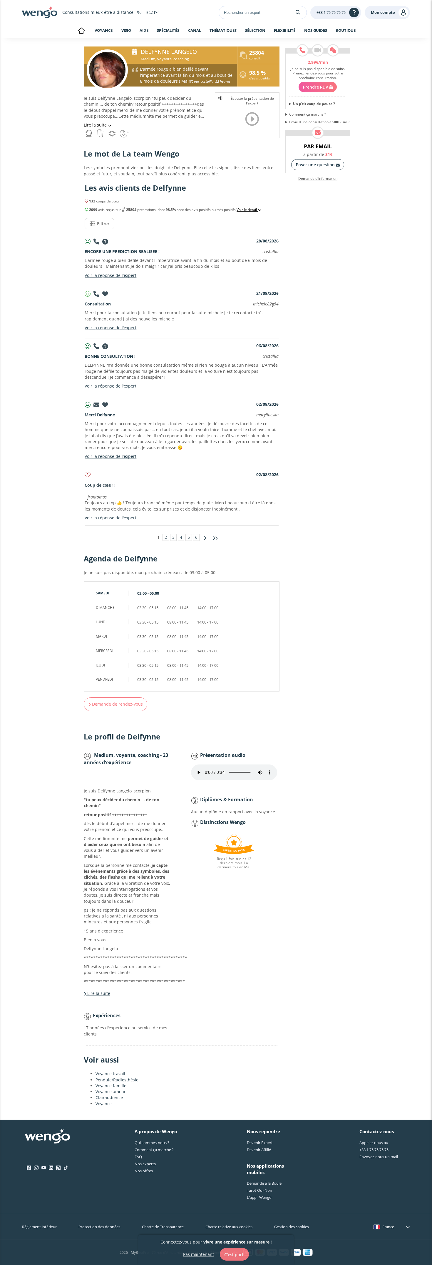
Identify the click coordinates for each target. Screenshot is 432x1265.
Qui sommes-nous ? (152, 1142)
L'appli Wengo (259, 1197)
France (388, 1226)
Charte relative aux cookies (228, 1226)
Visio (126, 30)
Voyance (104, 30)
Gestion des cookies (291, 1226)
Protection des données (99, 1226)
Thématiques (223, 30)
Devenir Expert (260, 1142)
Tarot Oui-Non (259, 1190)
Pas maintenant (198, 1254)
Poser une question (316, 164)
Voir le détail (247, 209)
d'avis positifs (259, 75)
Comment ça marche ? (307, 114)
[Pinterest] (58, 1168)
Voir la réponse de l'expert (110, 275)
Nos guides (315, 30)
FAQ (138, 1156)
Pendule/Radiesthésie (117, 1080)
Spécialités (168, 30)
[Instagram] (36, 1168)
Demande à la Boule (264, 1183)
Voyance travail (110, 1073)
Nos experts (145, 1163)
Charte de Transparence (163, 1226)
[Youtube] (43, 1168)
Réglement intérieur (39, 1226)
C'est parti (234, 1254)
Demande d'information (317, 178)
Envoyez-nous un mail (378, 1156)
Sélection (255, 30)
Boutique (346, 30)
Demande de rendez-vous (117, 704)
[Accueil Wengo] (47, 1136)
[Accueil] (39, 12)
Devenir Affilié (259, 1149)
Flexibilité (284, 30)
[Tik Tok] (65, 1168)
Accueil (81, 31)
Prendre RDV (316, 87)
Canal (194, 30)
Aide (144, 30)
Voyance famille (111, 1085)
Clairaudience (109, 1097)
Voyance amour (111, 1091)
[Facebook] (29, 1168)
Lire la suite (96, 125)
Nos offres (144, 1170)
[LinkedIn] (51, 1168)
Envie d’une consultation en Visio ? (319, 122)
